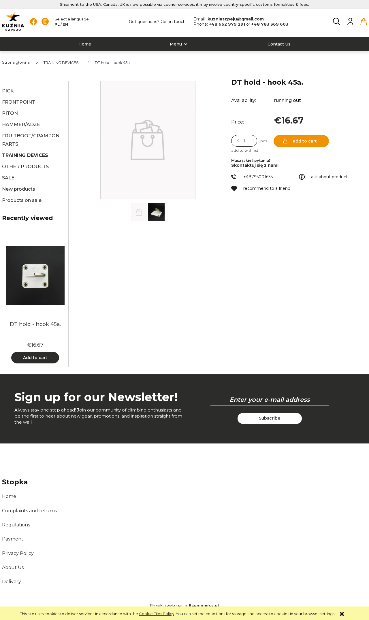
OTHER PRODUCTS (25, 166)
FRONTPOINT (18, 102)
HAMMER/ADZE (21, 124)
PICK (8, 91)
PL (57, 24)
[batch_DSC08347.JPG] (156, 211)
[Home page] (13, 21)
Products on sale (22, 200)
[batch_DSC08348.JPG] (139, 211)
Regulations (16, 525)
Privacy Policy (18, 553)
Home (9, 496)
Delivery (11, 581)
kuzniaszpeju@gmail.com (236, 19)
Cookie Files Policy (156, 613)
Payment (12, 539)
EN (65, 24)
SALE (8, 178)
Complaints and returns (29, 510)
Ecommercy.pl (204, 605)
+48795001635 (258, 176)
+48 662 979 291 (227, 24)
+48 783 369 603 (269, 24)
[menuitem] (84, 44)
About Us (13, 567)
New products (18, 189)
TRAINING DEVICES (25, 155)
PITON (10, 113)
